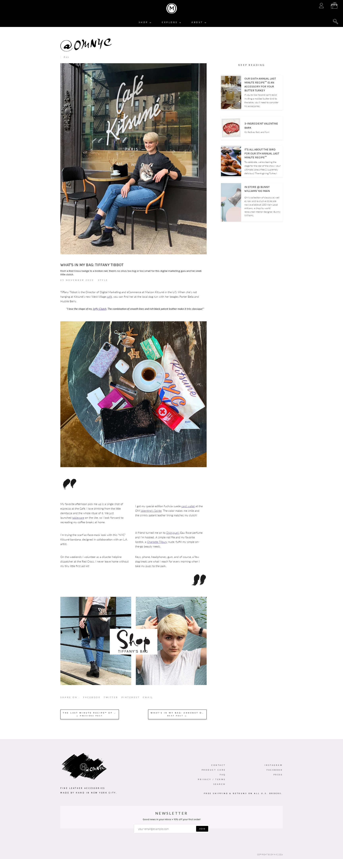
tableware (78, 517)
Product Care (214, 770)
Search (220, 784)
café (109, 296)
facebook (93, 698)
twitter (112, 698)
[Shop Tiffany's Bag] (133, 687)
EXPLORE (170, 22)
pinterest (132, 698)
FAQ (223, 775)
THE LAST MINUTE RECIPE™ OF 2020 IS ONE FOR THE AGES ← (91, 714)
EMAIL (148, 697)
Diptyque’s (172, 532)
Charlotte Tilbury (157, 541)
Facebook (275, 770)
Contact (218, 765)
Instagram (274, 765)
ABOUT (198, 22)
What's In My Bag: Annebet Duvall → (179, 714)
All (67, 57)
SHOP (144, 22)
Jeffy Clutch (99, 308)
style (103, 280)
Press (278, 775)
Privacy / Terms (212, 779)
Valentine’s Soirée (151, 510)
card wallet (188, 506)
